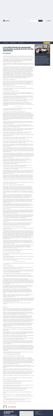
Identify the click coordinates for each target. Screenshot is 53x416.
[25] (7, 257)
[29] (8, 301)
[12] (3, 356)
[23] (28, 224)
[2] (3, 308)
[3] (21, 76)
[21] (25, 217)
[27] (3, 396)
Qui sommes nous (13, 42)
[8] (13, 123)
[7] (5, 118)
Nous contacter (21, 42)
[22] (8, 221)
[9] (6, 130)
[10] (6, 138)
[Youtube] (49, 20)
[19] (28, 197)
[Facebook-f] (46, 20)
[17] (24, 171)
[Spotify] (48, 20)
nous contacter (39, 64)
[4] (31, 88)
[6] (6, 109)
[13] (33, 144)
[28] (14, 296)
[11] (25, 138)
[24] (3, 390)
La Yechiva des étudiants (9, 412)
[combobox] (30, 21)
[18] (27, 182)
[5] (3, 319)
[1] (32, 63)
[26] (27, 278)
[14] (30, 156)
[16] (27, 167)
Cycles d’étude (5, 42)
